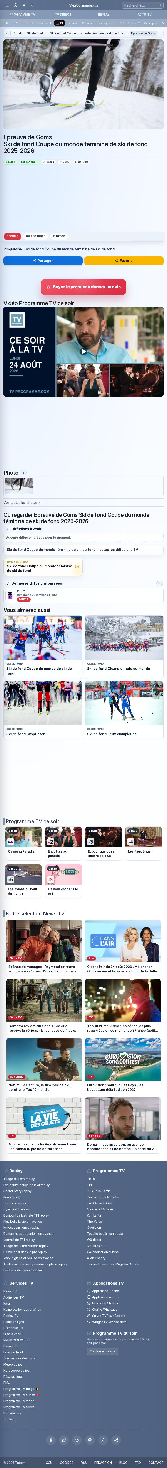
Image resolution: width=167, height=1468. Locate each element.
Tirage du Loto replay (19, 1179)
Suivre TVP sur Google (108, 1315)
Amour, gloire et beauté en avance (28, 1258)
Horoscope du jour (17, 1370)
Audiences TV (13, 1297)
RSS (84, 1463)
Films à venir (12, 1334)
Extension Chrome (105, 1303)
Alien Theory (96, 1258)
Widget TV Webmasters (109, 1322)
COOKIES (66, 1463)
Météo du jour (13, 1364)
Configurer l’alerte (102, 1351)
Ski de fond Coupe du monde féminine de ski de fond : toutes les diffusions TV (72, 550)
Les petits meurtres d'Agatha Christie (113, 1264)
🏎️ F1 (59, 23)
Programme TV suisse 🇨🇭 (21, 1395)
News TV (10, 1291)
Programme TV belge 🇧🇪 (21, 1389)
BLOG (123, 1463)
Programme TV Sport (18, 1407)
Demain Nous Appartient (104, 1197)
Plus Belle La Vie (99, 1191)
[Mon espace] (15, 5)
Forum (7, 1303)
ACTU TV (145, 14)
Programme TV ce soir (32, 821)
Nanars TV (11, 1346)
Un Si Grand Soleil (100, 1203)
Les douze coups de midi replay (26, 1185)
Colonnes (88, 23)
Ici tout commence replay (21, 1227)
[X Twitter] (64, 1440)
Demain (73, 23)
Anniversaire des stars (19, 1358)
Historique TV (13, 1328)
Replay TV (11, 1315)
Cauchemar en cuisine (103, 1252)
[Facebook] (51, 1440)
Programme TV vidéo (18, 1401)
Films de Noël (13, 1352)
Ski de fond (35, 33)
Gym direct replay (16, 1209)
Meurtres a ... (96, 1246)
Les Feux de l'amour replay (23, 1270)
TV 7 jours (106, 23)
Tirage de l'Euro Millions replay (25, 1246)
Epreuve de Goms (143, 33)
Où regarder (35, 236)
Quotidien (94, 1227)
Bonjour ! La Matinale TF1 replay (26, 1215)
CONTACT (156, 1463)
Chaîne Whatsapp (105, 1309)
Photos (59, 236)
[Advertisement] (83, 198)
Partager (45, 261)
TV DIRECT (63, 14)
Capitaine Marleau (100, 1209)
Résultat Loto (12, 1376)
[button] (116, 1440)
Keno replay (12, 1197)
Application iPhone (105, 1291)
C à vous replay (14, 1203)
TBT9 (91, 1179)
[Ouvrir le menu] (7, 5)
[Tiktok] (103, 1440)
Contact (9, 1419)
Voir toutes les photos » (21, 502)
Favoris (126, 261)
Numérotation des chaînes (22, 1309)
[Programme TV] (7, 33)
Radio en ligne (13, 1322)
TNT (7, 23)
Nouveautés (12, 1413)
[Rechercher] (160, 5)
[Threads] (90, 1440)
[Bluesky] (77, 1440)
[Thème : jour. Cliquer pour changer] (24, 5)
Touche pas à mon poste (105, 1233)
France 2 (134, 23)
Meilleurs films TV (16, 1340)
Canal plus (151, 23)
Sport (17, 33)
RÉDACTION (103, 1463)
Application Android (106, 1297)
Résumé (12, 236)
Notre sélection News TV (35, 913)
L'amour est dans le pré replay (25, 1252)
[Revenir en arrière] (32, 5)
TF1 (121, 23)
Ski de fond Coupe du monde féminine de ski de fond (87, 33)
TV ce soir (21, 23)
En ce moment (41, 23)
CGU (49, 1463)
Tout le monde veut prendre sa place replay (35, 1264)
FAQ (138, 1463)
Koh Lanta (94, 1215)
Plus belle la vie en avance (22, 1221)
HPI (89, 1185)
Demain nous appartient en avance (28, 1233)
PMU (6, 1382)
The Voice (94, 1221)
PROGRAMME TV (22, 14)
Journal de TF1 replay (19, 1240)
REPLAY (104, 14)
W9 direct (94, 1240)
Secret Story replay (17, 1191)
